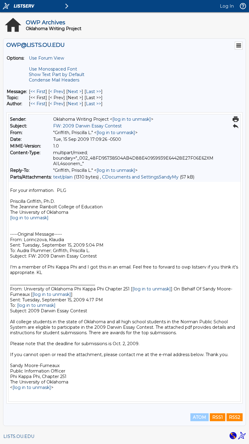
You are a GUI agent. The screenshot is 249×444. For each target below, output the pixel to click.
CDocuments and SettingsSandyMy (140, 177)
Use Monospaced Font (53, 69)
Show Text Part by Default (56, 74)
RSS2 (234, 417)
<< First (38, 91)
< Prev (56, 91)
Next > (75, 91)
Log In (227, 6)
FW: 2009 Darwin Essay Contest (87, 126)
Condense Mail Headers (54, 80)
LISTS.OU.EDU (18, 436)
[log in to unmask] (131, 119)
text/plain (63, 177)
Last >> (93, 91)
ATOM (199, 417)
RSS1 (217, 417)
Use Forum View (46, 58)
